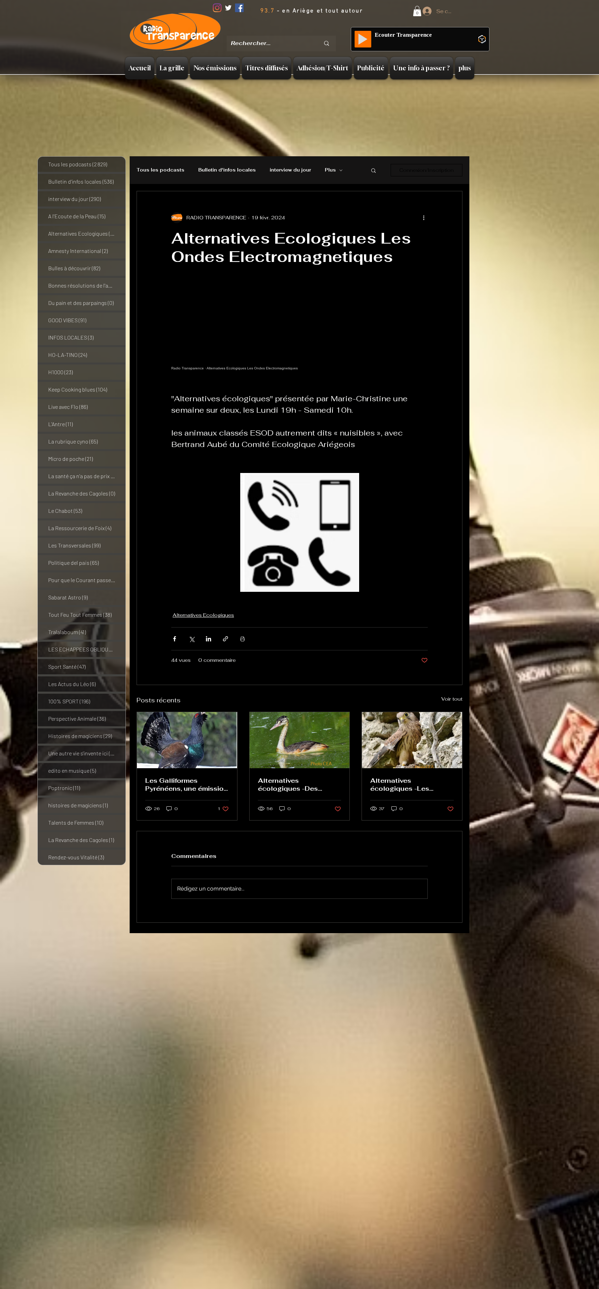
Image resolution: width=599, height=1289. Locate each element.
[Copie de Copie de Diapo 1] (293, 31)
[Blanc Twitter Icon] (228, 7)
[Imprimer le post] (242, 638)
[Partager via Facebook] (174, 638)
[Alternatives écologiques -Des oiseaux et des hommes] (300, 740)
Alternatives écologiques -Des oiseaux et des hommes (297, 784)
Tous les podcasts (160, 170)
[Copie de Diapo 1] (283, 31)
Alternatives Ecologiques (203, 615)
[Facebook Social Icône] (239, 7)
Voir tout (451, 699)
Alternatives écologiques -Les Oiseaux (399, 784)
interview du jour (290, 170)
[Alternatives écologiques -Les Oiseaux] (412, 740)
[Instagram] (217, 7)
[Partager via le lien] (225, 638)
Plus (330, 170)
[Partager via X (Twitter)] (191, 638)
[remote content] (299, 338)
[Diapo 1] (274, 31)
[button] (417, 11)
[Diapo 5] (310, 31)
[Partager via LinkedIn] (208, 638)
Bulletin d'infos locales (227, 170)
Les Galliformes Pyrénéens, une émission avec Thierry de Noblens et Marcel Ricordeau (186, 784)
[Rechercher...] (326, 43)
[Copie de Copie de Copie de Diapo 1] (301, 31)
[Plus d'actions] (423, 217)
